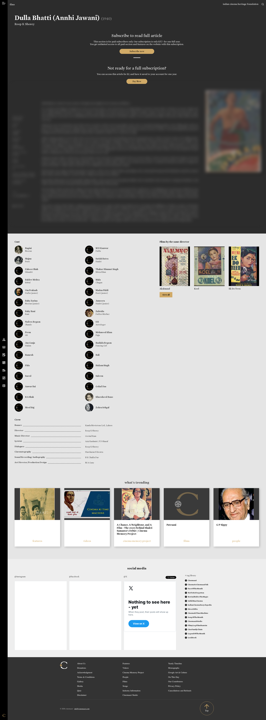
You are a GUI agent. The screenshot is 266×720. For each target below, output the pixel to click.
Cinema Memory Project (133, 672)
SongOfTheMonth (195, 617)
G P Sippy (221, 524)
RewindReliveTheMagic (198, 597)
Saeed (28, 376)
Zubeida (100, 311)
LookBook (192, 638)
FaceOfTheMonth (195, 589)
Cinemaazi (192, 580)
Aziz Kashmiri (91, 441)
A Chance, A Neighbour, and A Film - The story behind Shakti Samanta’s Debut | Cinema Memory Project (134, 529)
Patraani (171, 524)
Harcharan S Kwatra (94, 452)
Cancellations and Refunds (179, 690)
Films (125, 681)
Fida (27, 365)
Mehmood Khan (104, 332)
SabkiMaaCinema (195, 601)
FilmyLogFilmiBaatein (197, 625)
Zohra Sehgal (102, 407)
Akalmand (165, 288)
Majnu (28, 258)
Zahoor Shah (31, 269)
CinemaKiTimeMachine (198, 613)
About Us (81, 663)
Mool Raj (29, 407)
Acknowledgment (84, 672)
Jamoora (100, 300)
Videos (126, 667)
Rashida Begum (104, 343)
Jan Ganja (30, 343)
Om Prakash (31, 290)
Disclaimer (81, 695)
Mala (98, 279)
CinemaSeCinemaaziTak (198, 585)
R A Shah (29, 397)
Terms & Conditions (86, 677)
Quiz (79, 690)
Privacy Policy (174, 686)
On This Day (173, 677)
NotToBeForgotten (196, 593)
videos (87, 541)
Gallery (80, 681)
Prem (28, 332)
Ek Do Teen (235, 288)
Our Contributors (175, 681)
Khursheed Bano (104, 397)
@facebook (74, 576)
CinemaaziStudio (195, 621)
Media (80, 686)
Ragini (28, 248)
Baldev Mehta (32, 279)
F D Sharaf (103, 441)
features (37, 541)
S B (97, 321)
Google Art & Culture (177, 672)
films (12, 4)
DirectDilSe (193, 609)
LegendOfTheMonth (196, 634)
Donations (81, 667)
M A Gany (89, 462)
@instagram (20, 576)
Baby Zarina (31, 300)
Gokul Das (101, 386)
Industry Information (131, 690)
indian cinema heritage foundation (240, 4)
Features (126, 663)
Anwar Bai (30, 386)
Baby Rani (30, 311)
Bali (97, 355)
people (236, 541)
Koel (196, 288)
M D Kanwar (102, 248)
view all (166, 294)
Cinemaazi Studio (130, 695)
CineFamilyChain (195, 629)
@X (125, 576)
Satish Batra (102, 258)
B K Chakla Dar (92, 457)
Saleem (99, 376)
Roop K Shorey (24, 24)
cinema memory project (137, 541)
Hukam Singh (102, 365)
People (125, 677)
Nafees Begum (32, 321)
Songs (125, 686)
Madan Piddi (102, 290)
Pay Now (136, 81)
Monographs (173, 667)
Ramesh (29, 355)
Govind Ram (90, 436)
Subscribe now (136, 51)
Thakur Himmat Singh (107, 269)
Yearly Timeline (175, 663)
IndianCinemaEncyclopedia (200, 605)
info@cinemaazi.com (81, 708)
